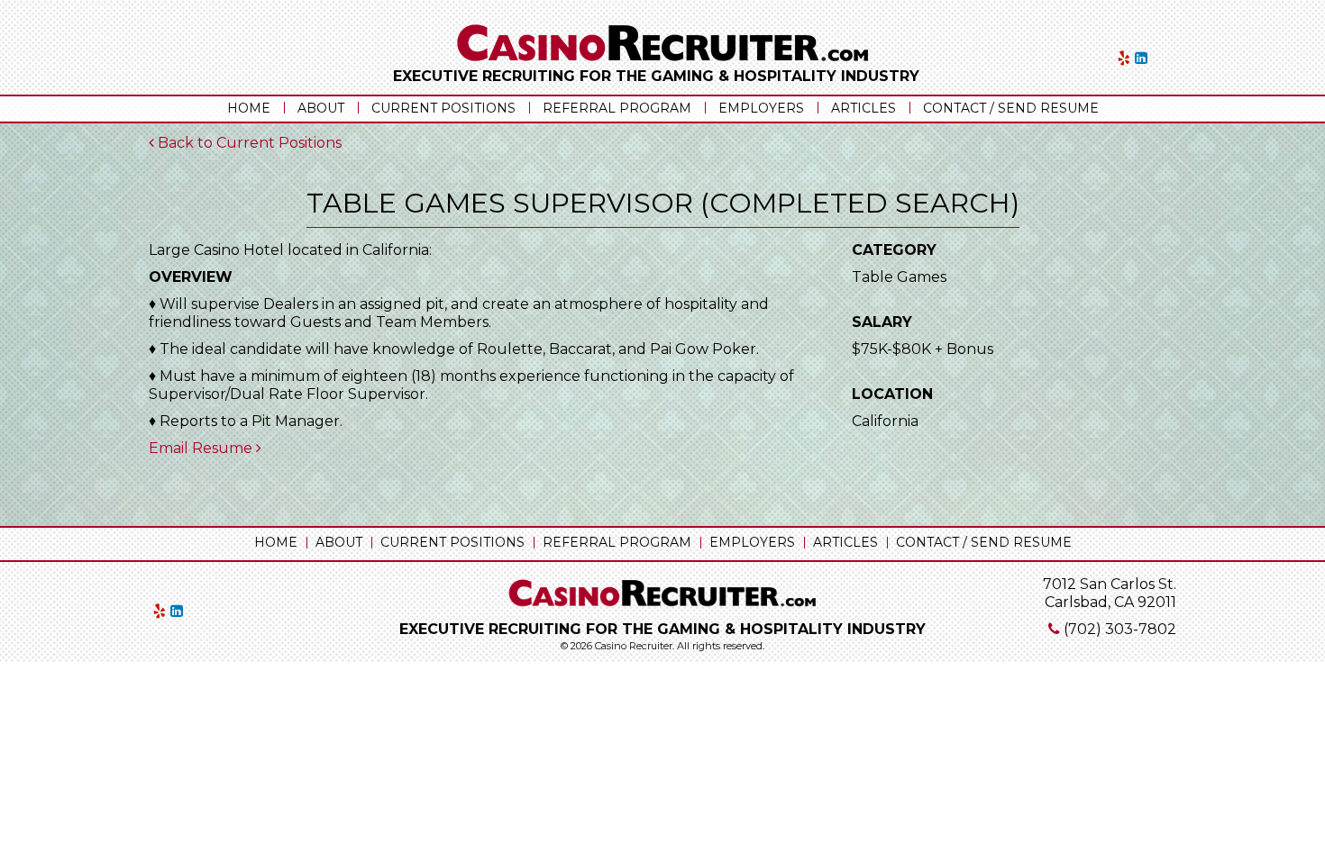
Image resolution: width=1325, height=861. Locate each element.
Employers (761, 108)
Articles (863, 108)
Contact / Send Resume (1011, 108)
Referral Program (617, 108)
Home (248, 108)
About (320, 108)
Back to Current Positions (248, 142)
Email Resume (202, 448)
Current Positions (443, 108)
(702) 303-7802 (1120, 629)
